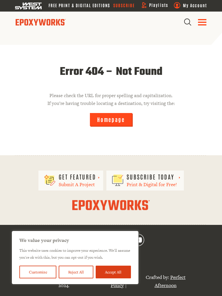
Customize (38, 272)
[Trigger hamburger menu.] (202, 22)
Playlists (158, 5)
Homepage (111, 119)
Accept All (113, 272)
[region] (75, 257)
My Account (195, 5)
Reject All (76, 272)
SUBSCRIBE (124, 5)
